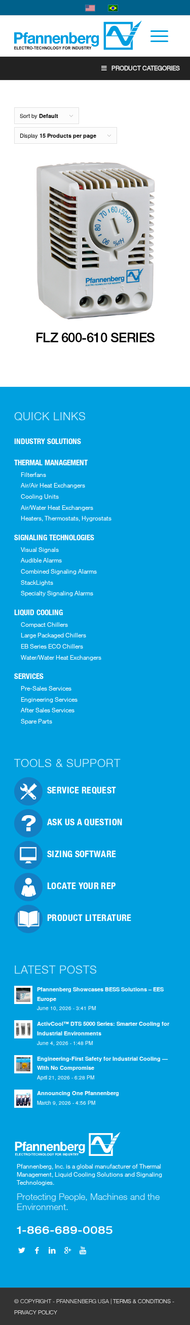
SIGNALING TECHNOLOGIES (54, 537)
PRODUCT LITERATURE (89, 917)
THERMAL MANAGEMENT (51, 462)
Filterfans (33, 474)
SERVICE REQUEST (81, 789)
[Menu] (154, 36)
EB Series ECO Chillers (52, 646)
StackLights (37, 582)
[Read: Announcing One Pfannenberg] (23, 1099)
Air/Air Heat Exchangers (53, 485)
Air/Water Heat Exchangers (57, 507)
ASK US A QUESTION (84, 821)
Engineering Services (49, 699)
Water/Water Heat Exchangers (61, 657)
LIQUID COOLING (38, 612)
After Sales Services (47, 710)
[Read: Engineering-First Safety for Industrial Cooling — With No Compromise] (23, 1064)
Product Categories (145, 68)
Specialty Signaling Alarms (57, 593)
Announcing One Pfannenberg (78, 1093)
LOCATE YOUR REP (81, 885)
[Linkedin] (52, 1250)
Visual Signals (40, 549)
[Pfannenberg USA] (78, 36)
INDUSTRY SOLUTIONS (47, 441)
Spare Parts (36, 721)
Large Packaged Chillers (53, 635)
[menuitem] (154, 36)
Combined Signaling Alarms (59, 571)
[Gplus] (67, 1250)
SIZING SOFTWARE (81, 853)
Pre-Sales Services (46, 688)
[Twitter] (21, 1250)
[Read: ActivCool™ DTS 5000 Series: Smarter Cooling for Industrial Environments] (23, 1029)
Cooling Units (40, 496)
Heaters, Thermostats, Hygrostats (66, 518)
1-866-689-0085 (65, 1229)
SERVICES (29, 675)
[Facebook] (37, 1250)
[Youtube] (82, 1250)
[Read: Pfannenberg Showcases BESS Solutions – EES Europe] (23, 995)
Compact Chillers (44, 624)
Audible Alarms (41, 560)
